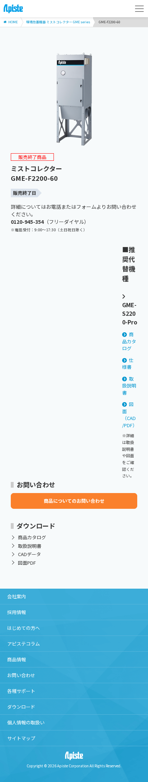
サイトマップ (21, 738)
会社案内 (16, 596)
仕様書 (128, 364)
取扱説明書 (129, 385)
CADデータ (29, 554)
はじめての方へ (23, 627)
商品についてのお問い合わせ (74, 500)
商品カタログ (129, 341)
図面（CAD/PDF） (129, 415)
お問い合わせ (21, 675)
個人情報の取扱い (26, 722)
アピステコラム (23, 643)
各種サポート (21, 690)
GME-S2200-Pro (129, 313)
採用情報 (16, 612)
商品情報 (16, 659)
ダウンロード (21, 706)
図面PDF (27, 562)
